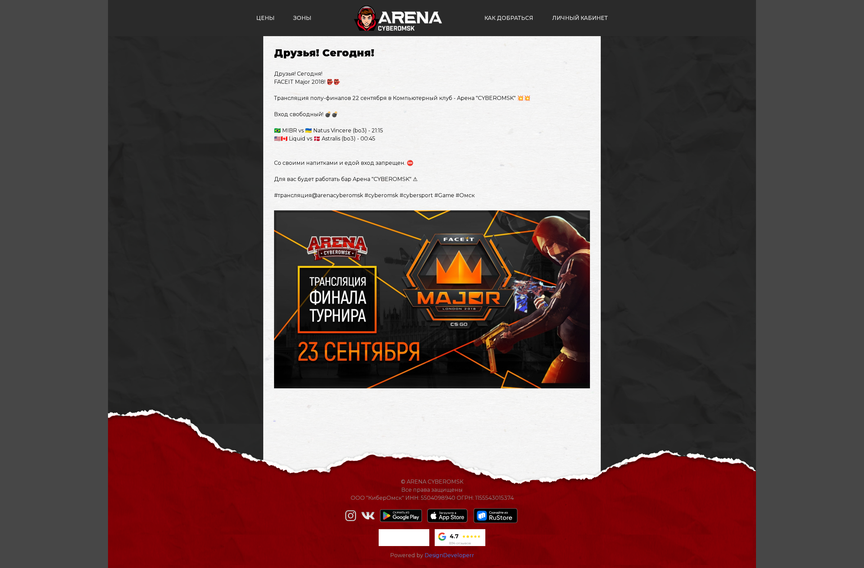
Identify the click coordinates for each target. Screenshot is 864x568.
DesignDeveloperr (449, 555)
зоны (302, 18)
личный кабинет (580, 18)
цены (265, 18)
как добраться (508, 18)
